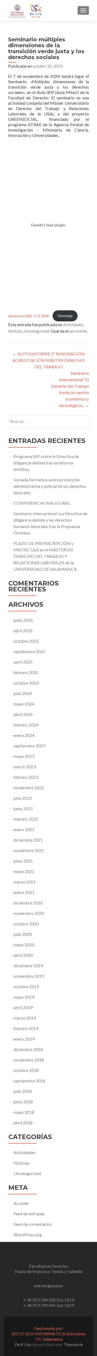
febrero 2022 (25, 818)
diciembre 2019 (28, 965)
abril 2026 (23, 630)
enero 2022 (23, 829)
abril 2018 (23, 1122)
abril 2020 (23, 955)
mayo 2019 (23, 996)
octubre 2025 (26, 641)
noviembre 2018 (28, 1059)
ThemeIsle (73, 1344)
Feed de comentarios (32, 1224)
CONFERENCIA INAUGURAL (41, 503)
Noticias (15, 330)
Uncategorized (36, 330)
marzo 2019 (24, 1017)
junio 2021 (23, 860)
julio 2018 (22, 1091)
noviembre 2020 (28, 913)
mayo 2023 (23, 756)
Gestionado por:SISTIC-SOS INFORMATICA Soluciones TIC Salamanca (49, 1334)
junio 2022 (23, 808)
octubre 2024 (26, 682)
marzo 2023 (24, 766)
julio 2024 (22, 693)
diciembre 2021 (28, 839)
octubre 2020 (26, 923)
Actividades (73, 324)
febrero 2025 (25, 672)
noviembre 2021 (28, 850)
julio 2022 (22, 798)
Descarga (65, 316)
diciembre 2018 (28, 1049)
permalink (78, 330)
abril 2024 (23, 714)
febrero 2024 (25, 724)
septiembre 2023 (29, 745)
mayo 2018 (23, 1112)
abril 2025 (23, 661)
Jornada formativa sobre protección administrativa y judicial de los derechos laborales (49, 486)
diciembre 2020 (28, 902)
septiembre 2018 (29, 1080)
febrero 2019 (25, 1028)
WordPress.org (27, 1234)
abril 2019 (23, 1007)
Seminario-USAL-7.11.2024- (29, 316)
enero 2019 (23, 1038)
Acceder (21, 1203)
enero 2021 (23, 892)
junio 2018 (23, 1101)
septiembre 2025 (29, 651)
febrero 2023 (25, 777)
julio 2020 (22, 934)
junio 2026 (23, 620)
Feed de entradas (29, 1213)
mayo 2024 (23, 703)
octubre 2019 (26, 986)
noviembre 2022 (28, 787)
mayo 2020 (23, 944)
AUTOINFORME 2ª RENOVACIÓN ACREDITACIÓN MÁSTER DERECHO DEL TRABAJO (48, 360)
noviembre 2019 (28, 976)
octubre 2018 (26, 1070)
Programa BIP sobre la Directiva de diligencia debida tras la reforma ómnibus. (46, 463)
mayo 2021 (23, 871)
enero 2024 (23, 735)
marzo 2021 (24, 881)
